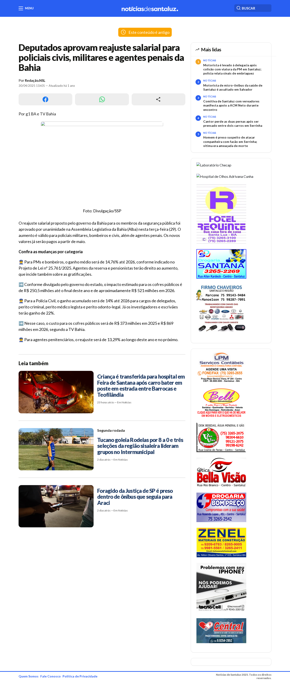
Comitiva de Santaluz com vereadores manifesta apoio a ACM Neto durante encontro (231, 105)
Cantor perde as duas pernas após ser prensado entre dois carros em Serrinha (232, 123)
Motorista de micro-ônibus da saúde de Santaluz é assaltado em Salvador (232, 87)
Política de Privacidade (80, 676)
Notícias (209, 60)
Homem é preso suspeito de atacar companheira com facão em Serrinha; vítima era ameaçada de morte (230, 142)
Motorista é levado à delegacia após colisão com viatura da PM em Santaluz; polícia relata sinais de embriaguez (232, 69)
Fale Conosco (50, 676)
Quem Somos (29, 676)
